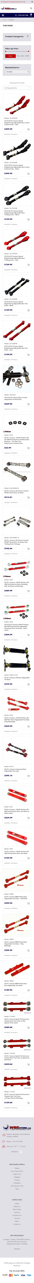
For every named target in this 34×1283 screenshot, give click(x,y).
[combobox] (17, 88)
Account (17, 1218)
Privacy (17, 1180)
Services (17, 1212)
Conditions (17, 1183)
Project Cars (17, 1174)
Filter (10, 56)
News (17, 1221)
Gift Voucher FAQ (17, 1186)
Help (17, 1189)
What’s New (17, 1209)
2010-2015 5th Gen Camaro (16, 1242)
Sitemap (17, 1249)
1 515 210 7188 (22, 15)
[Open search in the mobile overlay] (31, 8)
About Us (17, 1206)
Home (4, 19)
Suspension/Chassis (13, 1244)
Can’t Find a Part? (17, 1171)
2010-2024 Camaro (23, 1239)
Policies (17, 1168)
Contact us (17, 1224)
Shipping (17, 1177)
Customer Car (17, 1215)
